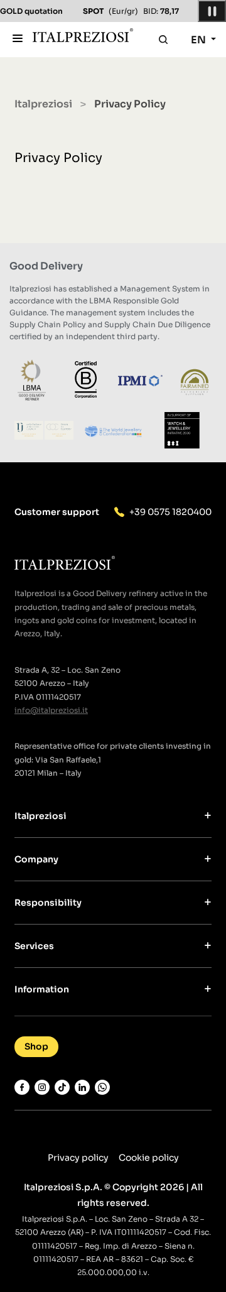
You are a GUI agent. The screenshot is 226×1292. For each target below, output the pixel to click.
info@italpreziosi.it (51, 710)
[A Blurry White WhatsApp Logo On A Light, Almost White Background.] (102, 1087)
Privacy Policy (58, 158)
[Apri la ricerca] (163, 39)
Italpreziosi (43, 104)
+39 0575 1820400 (170, 512)
